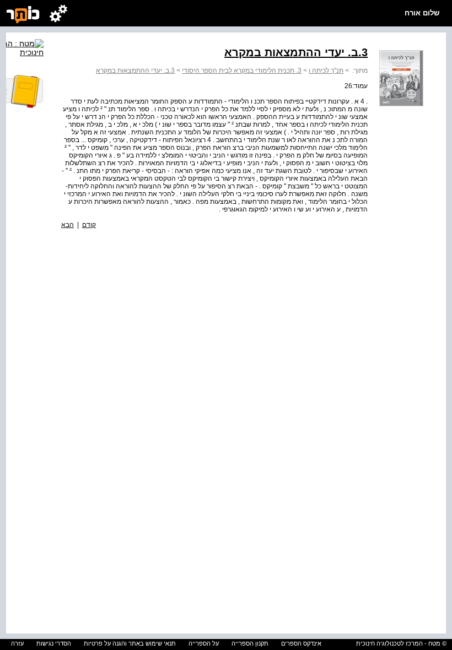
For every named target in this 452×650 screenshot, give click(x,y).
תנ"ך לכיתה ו (326, 70)
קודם (89, 225)
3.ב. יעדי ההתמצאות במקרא (135, 70)
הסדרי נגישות (53, 643)
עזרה (17, 643)
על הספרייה (204, 643)
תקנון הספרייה (250, 643)
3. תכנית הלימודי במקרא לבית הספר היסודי (242, 70)
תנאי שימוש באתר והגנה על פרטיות (130, 643)
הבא (67, 225)
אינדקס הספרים (301, 643)
